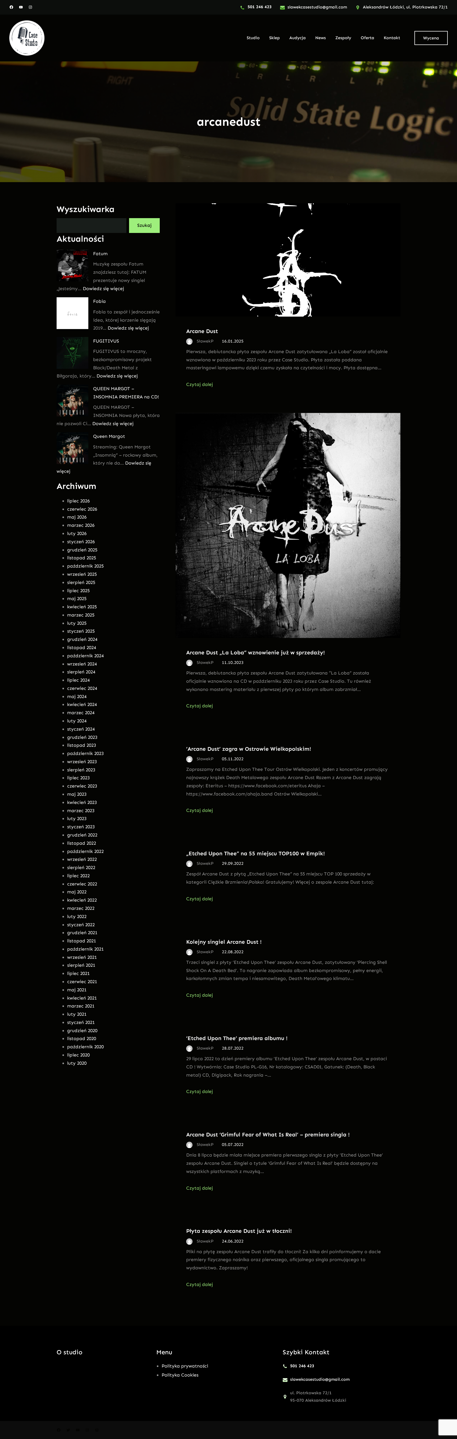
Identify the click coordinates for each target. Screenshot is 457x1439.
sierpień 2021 (81, 965)
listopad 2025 (81, 558)
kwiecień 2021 (82, 998)
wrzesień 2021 (82, 957)
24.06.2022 (233, 1241)
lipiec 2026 (78, 501)
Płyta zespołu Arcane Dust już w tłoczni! (239, 1230)
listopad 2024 (81, 647)
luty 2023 (76, 818)
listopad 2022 (81, 843)
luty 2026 (76, 533)
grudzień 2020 (82, 1030)
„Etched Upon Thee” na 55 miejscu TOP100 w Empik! (255, 853)
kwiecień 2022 (82, 900)
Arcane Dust (202, 331)
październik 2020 (85, 1047)
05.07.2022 (233, 1144)
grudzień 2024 (82, 639)
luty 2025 (76, 623)
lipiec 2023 (78, 778)
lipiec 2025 (78, 590)
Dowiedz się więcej (103, 288)
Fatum (100, 254)
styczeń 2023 (81, 827)
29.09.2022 (233, 863)
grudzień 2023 (82, 737)
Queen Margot (109, 436)
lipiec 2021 (78, 973)
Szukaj (144, 225)
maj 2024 (76, 696)
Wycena (431, 38)
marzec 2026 (80, 525)
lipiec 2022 (78, 876)
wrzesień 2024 (82, 664)
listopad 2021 (81, 941)
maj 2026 (76, 517)
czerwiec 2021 (82, 981)
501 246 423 (260, 6)
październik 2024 (85, 656)
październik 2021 (85, 949)
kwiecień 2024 (82, 704)
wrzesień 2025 (82, 574)
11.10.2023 (233, 662)
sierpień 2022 (81, 867)
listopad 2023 (81, 745)
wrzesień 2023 (82, 762)
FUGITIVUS (106, 341)
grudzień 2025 (82, 550)
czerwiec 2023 (82, 786)
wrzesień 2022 (82, 859)
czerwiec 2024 (82, 688)
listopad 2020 (81, 1038)
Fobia (99, 301)
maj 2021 (76, 990)
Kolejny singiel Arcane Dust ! (224, 941)
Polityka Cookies (180, 1375)
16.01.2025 (233, 341)
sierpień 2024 (81, 672)
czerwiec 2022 (82, 884)
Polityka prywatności (185, 1366)
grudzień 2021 (82, 933)
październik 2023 (85, 753)
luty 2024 (76, 721)
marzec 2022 (80, 908)
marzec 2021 (80, 1006)
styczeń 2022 (81, 925)
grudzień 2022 (82, 835)
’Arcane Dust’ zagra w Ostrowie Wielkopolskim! (248, 748)
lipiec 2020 (78, 1055)
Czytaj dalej (199, 384)
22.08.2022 (233, 951)
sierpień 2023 (81, 770)
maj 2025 (76, 598)
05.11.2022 (233, 758)
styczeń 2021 (81, 1022)
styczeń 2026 (81, 542)
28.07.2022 (233, 1048)
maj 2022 (76, 892)
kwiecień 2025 (82, 607)
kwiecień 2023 (82, 802)
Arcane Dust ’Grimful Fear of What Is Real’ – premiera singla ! (268, 1134)
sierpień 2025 (81, 582)
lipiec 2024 (78, 680)
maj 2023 (76, 794)
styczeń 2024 (81, 729)
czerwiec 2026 (82, 509)
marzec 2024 (80, 713)
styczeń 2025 (81, 631)
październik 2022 (85, 851)
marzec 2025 (80, 615)
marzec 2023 (80, 810)
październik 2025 (85, 566)
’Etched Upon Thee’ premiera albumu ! (236, 1038)
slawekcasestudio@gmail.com (317, 7)
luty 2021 (76, 1014)
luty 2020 (76, 1063)
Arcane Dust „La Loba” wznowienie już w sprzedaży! (255, 652)
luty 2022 (76, 916)
